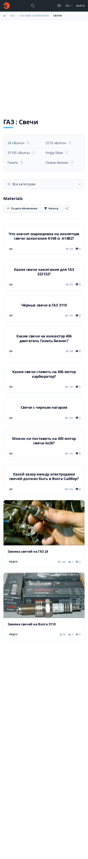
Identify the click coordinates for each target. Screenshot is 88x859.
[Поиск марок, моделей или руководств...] (33, 6)
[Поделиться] (66, 208)
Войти (80, 6)
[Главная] (6, 5)
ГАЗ (12, 15)
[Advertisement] (44, 66)
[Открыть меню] (59, 5)
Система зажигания (34, 15)
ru (68, 6)
